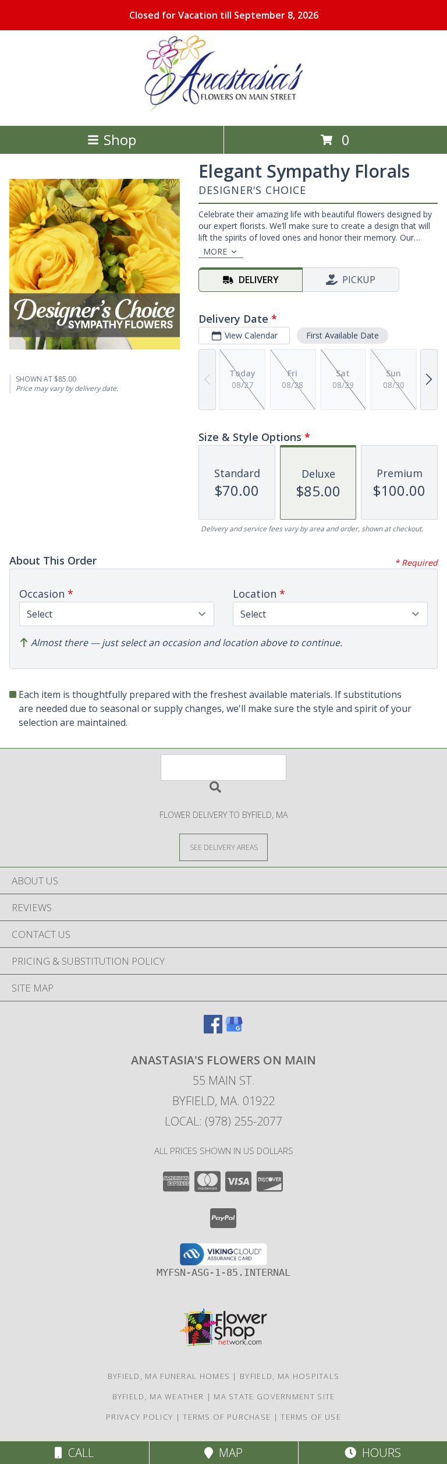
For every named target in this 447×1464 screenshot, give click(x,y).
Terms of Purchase (227, 1417)
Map (228, 1453)
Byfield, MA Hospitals (289, 1376)
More (215, 251)
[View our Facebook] (213, 1029)
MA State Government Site (274, 1396)
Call (78, 1453)
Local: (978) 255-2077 (223, 1121)
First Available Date (342, 335)
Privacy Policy (139, 1417)
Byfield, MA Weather (158, 1396)
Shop (120, 139)
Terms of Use (311, 1417)
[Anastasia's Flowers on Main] (223, 108)
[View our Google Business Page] (234, 1029)
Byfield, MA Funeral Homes (169, 1376)
